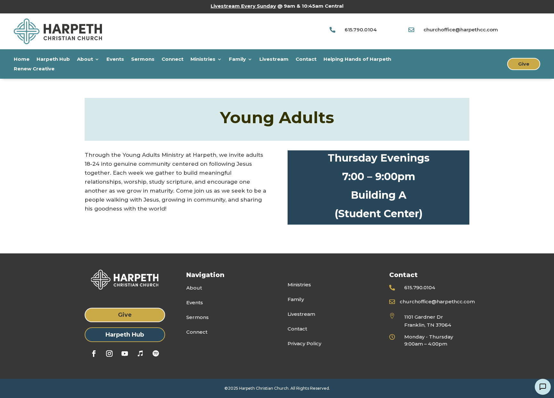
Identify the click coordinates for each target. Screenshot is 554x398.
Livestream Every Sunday (243, 6)
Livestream (274, 59)
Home (21, 59)
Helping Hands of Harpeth (357, 59)
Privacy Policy (304, 343)
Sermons (143, 59)
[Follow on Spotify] (155, 353)
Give (523, 64)
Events (115, 59)
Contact (306, 59)
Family (237, 59)
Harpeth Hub (53, 59)
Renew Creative (34, 69)
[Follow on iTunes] (140, 353)
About (85, 59)
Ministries (202, 59)
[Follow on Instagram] (109, 353)
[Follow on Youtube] (124, 353)
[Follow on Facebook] (94, 353)
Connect (172, 59)
